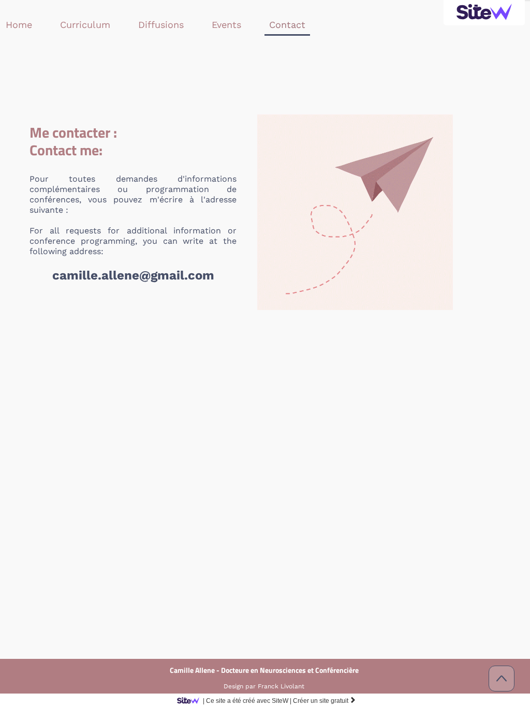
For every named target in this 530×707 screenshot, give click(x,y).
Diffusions (161, 24)
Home (19, 24)
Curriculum (85, 24)
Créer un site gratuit (324, 700)
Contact (287, 24)
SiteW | (247, 700)
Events (226, 24)
